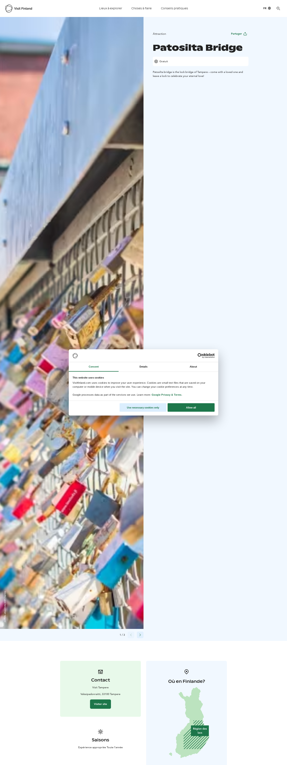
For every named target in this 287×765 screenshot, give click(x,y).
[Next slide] (140, 635)
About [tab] (193, 366)
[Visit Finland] (18, 8)
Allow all (191, 407)
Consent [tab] (94, 366)
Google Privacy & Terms (167, 394)
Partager (236, 33)
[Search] (278, 8)
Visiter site (100, 704)
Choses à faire (141, 8)
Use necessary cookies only (143, 407)
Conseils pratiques (174, 8)
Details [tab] (144, 366)
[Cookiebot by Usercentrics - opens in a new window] (200, 355)
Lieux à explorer (110, 8)
